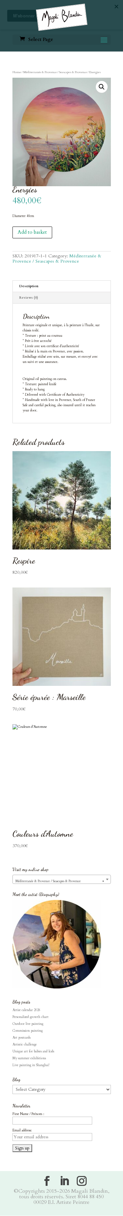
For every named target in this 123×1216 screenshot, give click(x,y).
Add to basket (32, 232)
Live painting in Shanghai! (30, 1065)
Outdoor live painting (27, 1024)
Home (16, 72)
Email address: (22, 1130)
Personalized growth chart (30, 1017)
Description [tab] (28, 286)
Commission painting (27, 1030)
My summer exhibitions (29, 1058)
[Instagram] (82, 1181)
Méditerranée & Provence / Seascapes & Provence (55, 72)
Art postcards (21, 1037)
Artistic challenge (24, 1044)
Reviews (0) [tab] (28, 297)
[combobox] (61, 879)
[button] (102, 87)
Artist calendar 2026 (26, 1010)
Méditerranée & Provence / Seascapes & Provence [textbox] (59, 881)
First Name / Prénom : (28, 1114)
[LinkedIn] (64, 1181)
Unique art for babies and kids (33, 1051)
